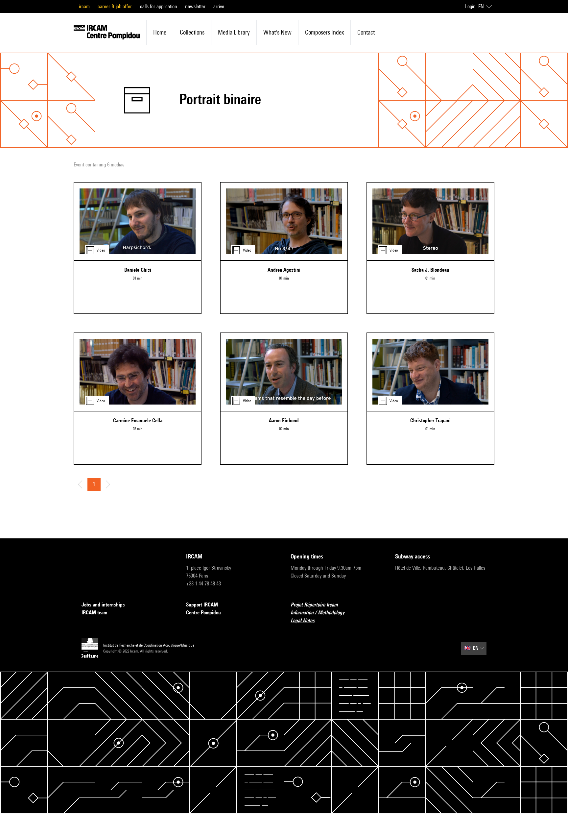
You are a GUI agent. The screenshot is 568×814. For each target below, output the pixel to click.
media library (234, 32)
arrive (218, 6)
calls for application (158, 6)
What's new (277, 32)
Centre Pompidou (203, 612)
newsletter (195, 6)
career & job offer (115, 6)
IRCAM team (94, 612)
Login (470, 6)
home (159, 32)
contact (366, 32)
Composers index (324, 32)
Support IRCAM (202, 605)
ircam (84, 6)
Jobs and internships (103, 605)
